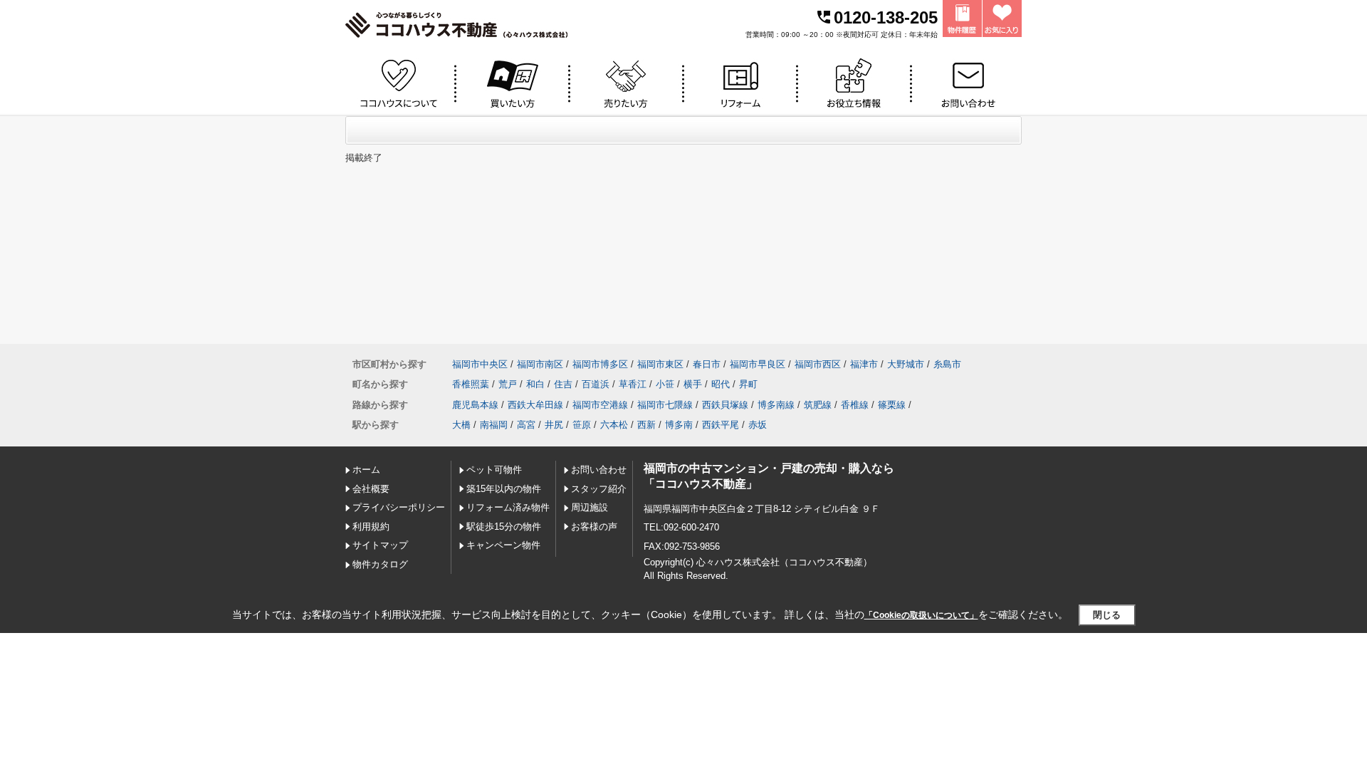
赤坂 (757, 424)
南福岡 (494, 424)
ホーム (366, 469)
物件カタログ (380, 564)
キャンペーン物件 (503, 545)
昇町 (748, 384)
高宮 (526, 424)
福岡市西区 (818, 364)
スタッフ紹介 (599, 488)
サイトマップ (380, 545)
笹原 (581, 424)
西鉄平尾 (720, 424)
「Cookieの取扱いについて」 (921, 615)
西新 (646, 424)
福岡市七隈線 (665, 404)
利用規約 (370, 526)
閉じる (1107, 615)
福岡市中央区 (480, 364)
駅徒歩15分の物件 (503, 526)
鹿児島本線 (475, 404)
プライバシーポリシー (398, 507)
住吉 (563, 384)
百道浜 (595, 384)
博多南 (679, 424)
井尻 (554, 424)
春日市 (707, 364)
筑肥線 (818, 404)
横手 (693, 384)
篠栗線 (892, 404)
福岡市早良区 (757, 364)
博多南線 (776, 404)
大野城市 (905, 364)
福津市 (864, 364)
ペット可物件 (494, 469)
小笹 (665, 384)
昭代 (720, 384)
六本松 (614, 424)
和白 (535, 384)
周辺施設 (589, 507)
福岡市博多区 (600, 364)
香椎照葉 (470, 384)
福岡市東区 (660, 364)
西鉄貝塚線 (725, 404)
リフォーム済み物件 (508, 507)
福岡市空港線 (600, 404)
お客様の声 (594, 526)
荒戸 (507, 384)
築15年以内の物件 (503, 488)
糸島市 (947, 364)
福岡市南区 (540, 364)
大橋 (461, 424)
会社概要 (370, 488)
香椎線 (855, 404)
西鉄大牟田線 (535, 404)
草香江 (632, 384)
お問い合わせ (599, 469)
